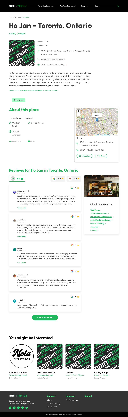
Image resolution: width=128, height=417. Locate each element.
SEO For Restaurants (98, 213)
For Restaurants (72, 400)
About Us (94, 227)
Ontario (18, 17)
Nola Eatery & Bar (18, 372)
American (41, 375)
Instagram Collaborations (101, 217)
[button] (97, 120)
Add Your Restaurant (68, 6)
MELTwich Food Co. (46, 372)
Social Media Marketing (100, 220)
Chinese (21, 33)
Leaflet (96, 135)
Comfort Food (71, 375)
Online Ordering (97, 223)
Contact (93, 230)
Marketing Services (45, 6)
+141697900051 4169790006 (53, 59)
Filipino (81, 375)
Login (97, 6)
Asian (12, 33)
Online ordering (53, 403)
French (24, 375)
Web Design (95, 210)
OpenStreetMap (105, 135)
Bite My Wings (101, 372)
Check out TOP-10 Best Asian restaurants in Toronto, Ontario (33, 91)
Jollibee (69, 372)
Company (84, 6)
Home (11, 17)
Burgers (49, 375)
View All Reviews (45, 317)
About (49, 400)
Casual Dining (15, 375)
